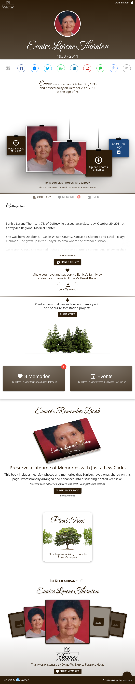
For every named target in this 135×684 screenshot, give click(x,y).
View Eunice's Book (67, 490)
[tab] (41, 197)
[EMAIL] (87, 68)
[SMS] (100, 68)
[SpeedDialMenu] (127, 676)
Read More (67, 255)
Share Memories (69, 671)
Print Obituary (69, 262)
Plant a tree (67, 314)
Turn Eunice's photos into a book (67, 182)
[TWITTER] (48, 68)
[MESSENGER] (35, 68)
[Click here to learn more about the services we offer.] (67, 654)
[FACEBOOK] (21, 68)
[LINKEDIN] (74, 68)
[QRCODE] (8, 68)
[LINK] (127, 68)
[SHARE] (114, 68)
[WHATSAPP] (61, 68)
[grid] (67, 150)
